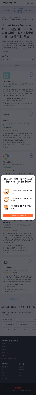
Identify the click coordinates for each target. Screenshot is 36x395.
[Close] (32, 177)
